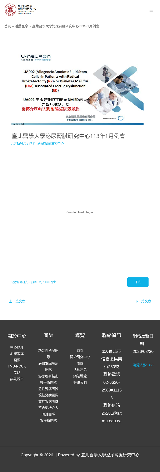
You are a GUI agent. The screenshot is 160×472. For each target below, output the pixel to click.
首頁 (80, 350)
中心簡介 (17, 347)
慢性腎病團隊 (48, 395)
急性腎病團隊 (48, 389)
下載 (138, 282)
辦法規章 (17, 379)
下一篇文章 (145, 301)
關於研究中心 (80, 357)
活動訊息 (19, 143)
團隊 (17, 360)
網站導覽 (80, 376)
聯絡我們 (80, 382)
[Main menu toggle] (151, 10)
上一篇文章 (15, 301)
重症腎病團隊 (48, 401)
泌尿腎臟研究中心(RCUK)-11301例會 (33, 282)
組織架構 (17, 353)
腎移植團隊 (48, 420)
